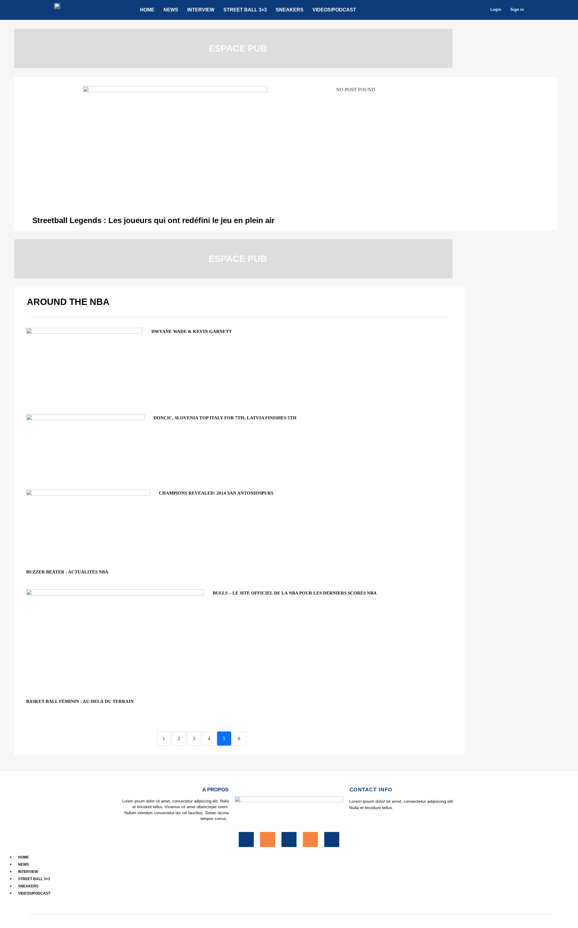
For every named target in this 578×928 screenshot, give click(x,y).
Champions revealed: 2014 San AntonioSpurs (216, 493)
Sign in (517, 9)
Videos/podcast (334, 9)
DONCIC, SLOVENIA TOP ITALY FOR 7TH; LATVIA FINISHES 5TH (225, 417)
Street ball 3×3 (245, 9)
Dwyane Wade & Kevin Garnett (191, 331)
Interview (200, 9)
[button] (289, 900)
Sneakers (289, 9)
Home (147, 9)
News (170, 9)
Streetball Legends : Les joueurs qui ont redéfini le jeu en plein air (153, 220)
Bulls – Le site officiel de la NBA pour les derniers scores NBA (295, 593)
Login (495, 9)
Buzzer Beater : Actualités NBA (67, 572)
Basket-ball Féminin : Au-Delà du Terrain (80, 701)
